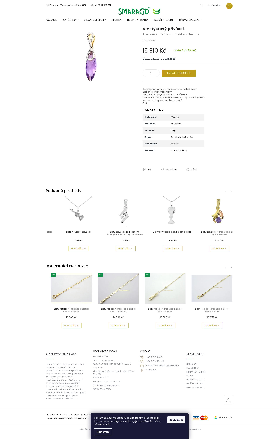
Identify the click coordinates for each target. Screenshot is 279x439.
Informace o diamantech (106, 385)
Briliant (183, 150)
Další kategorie (194, 383)
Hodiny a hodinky (195, 379)
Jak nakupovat (100, 356)
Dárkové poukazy (195, 387)
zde (108, 424)
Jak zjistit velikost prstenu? (108, 381)
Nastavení (103, 432)
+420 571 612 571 (154, 357)
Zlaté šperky (192, 368)
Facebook (150, 369)
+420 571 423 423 (154, 361)
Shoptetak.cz (83, 418)
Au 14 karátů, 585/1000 (182, 137)
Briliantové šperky (196, 372)
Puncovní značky (102, 389)
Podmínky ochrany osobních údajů (112, 364)
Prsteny (190, 375)
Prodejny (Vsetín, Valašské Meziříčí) (68, 5)
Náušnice (191, 364)
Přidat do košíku (177, 73)
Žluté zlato (176, 123)
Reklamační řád (101, 377)
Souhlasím (176, 420)
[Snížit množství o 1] (156, 73)
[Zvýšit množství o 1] (145, 73)
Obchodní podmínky (103, 360)
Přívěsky (175, 117)
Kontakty (98, 368)
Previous (226, 190)
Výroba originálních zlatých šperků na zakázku (114, 372)
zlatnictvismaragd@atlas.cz (162, 365)
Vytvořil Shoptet (226, 417)
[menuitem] (53, 20)
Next (231, 190)
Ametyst (175, 150)
